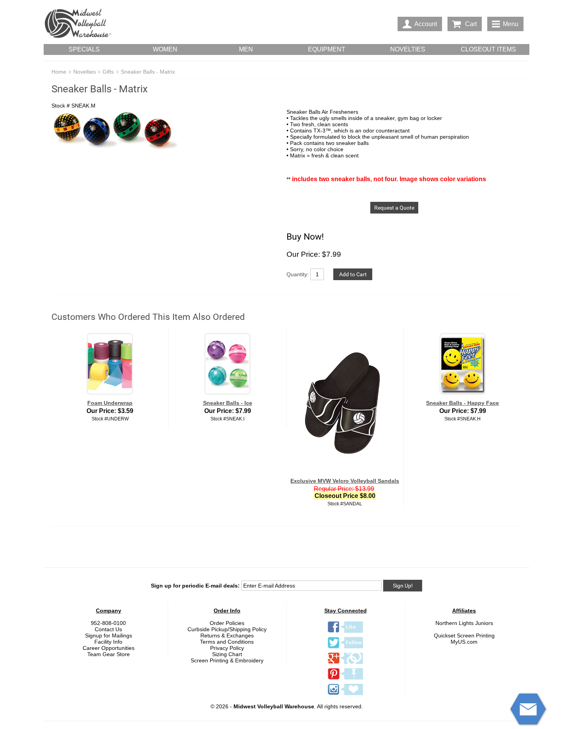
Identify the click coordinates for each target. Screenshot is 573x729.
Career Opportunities (108, 648)
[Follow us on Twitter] (345, 648)
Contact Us (108, 629)
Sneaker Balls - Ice (227, 403)
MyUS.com (464, 642)
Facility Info (108, 642)
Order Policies (227, 623)
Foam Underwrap (110, 403)
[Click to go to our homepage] (77, 24)
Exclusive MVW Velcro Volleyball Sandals (344, 481)
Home (58, 72)
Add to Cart (353, 274)
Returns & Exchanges (227, 635)
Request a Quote (394, 208)
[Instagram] (345, 695)
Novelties (84, 72)
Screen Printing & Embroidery (227, 660)
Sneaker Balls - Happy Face (462, 403)
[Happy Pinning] (345, 679)
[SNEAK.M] (165, 130)
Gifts (108, 72)
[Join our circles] (345, 663)
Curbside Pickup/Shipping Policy (227, 629)
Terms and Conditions (227, 642)
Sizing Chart (227, 654)
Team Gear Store (108, 654)
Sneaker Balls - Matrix (148, 72)
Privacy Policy (227, 648)
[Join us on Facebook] (345, 632)
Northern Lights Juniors (464, 623)
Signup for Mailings (108, 635)
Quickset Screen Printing (464, 635)
